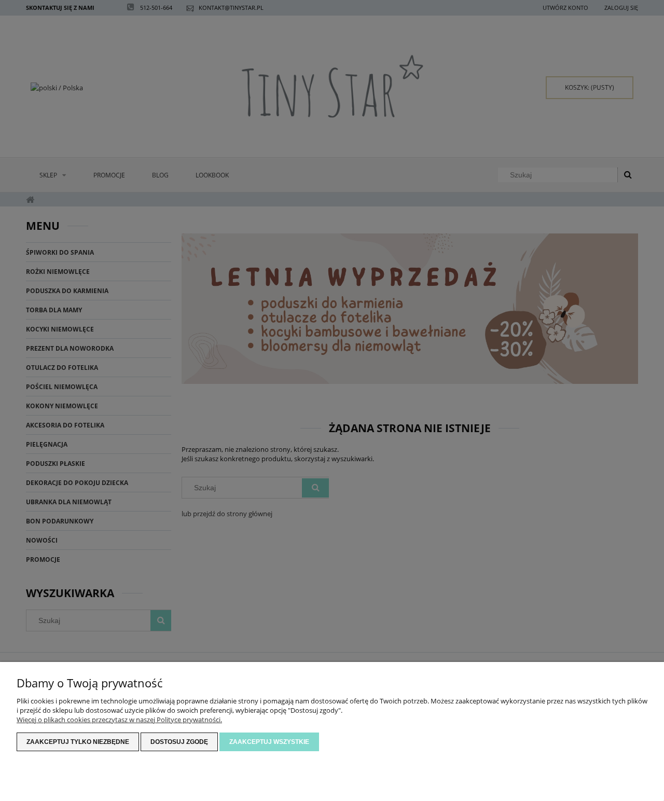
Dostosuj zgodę (179, 741)
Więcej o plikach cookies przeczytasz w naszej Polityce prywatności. (119, 719)
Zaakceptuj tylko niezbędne (77, 741)
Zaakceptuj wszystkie (269, 741)
